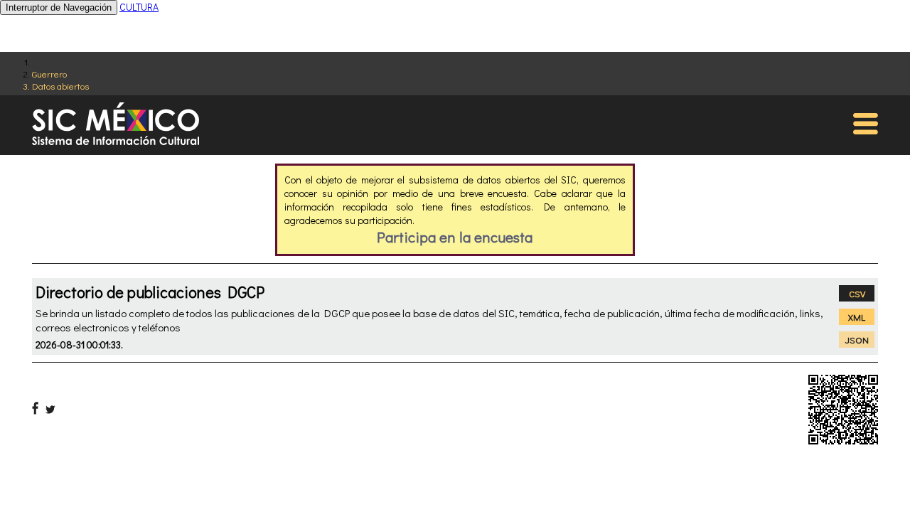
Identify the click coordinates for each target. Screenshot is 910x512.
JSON (857, 340)
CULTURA (139, 7)
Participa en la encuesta (454, 237)
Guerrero (49, 74)
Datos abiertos (60, 86)
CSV (857, 293)
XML (856, 317)
